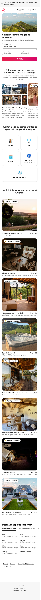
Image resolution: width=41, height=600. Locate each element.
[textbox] (11, 53)
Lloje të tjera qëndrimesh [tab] (27, 529)
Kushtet (23, 591)
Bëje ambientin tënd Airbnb (26, 10)
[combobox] (20, 46)
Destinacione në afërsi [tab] (9, 529)
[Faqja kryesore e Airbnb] (3, 10)
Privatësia (16, 591)
